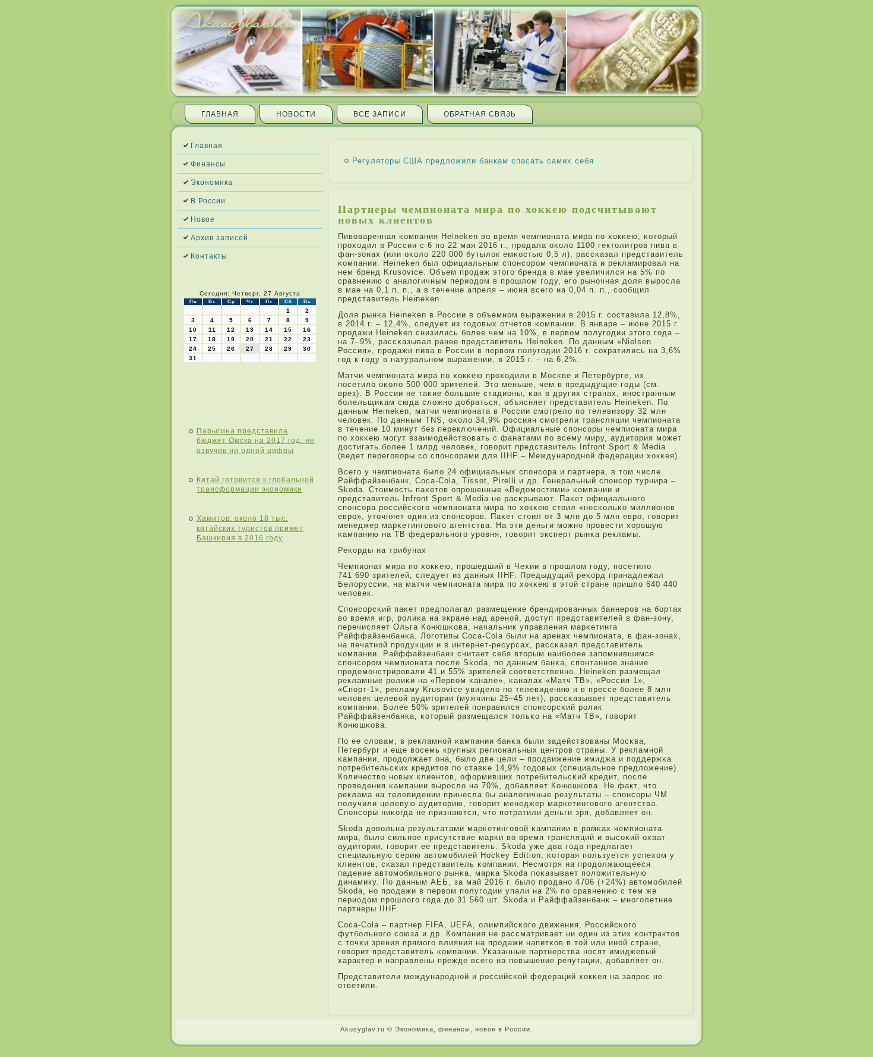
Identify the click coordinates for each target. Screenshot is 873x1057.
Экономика (212, 182)
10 (193, 329)
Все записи (379, 114)
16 (307, 329)
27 (250, 348)
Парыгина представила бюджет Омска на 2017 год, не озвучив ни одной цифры (256, 441)
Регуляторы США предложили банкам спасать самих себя (473, 160)
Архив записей (219, 238)
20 (250, 339)
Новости (296, 114)
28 (269, 348)
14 (269, 329)
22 (288, 339)
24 (193, 348)
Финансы (208, 164)
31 (193, 358)
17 (193, 339)
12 (231, 329)
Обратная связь (480, 114)
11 (212, 329)
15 (288, 329)
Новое (203, 219)
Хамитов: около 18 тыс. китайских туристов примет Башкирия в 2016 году (250, 528)
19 (231, 339)
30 (307, 348)
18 (212, 339)
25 (212, 348)
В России (208, 201)
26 (231, 348)
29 (288, 348)
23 (307, 339)
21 (269, 339)
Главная (220, 114)
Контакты (209, 256)
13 (250, 329)
